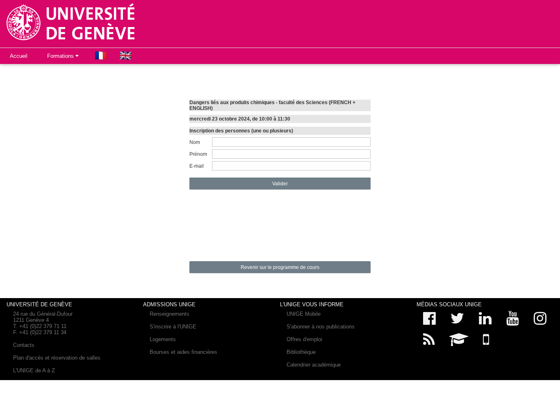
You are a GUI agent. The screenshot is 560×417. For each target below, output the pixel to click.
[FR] (101, 55)
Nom (194, 142)
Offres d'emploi (304, 339)
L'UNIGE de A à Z (34, 370)
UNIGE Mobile (304, 314)
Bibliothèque (301, 352)
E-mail (196, 166)
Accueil (18, 56)
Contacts (23, 345)
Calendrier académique (314, 365)
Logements (163, 339)
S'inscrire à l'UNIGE (173, 327)
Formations (61, 56)
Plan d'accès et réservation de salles (56, 358)
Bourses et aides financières (183, 352)
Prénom (198, 154)
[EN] (125, 55)
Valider (280, 184)
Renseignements (169, 314)
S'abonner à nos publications (321, 327)
